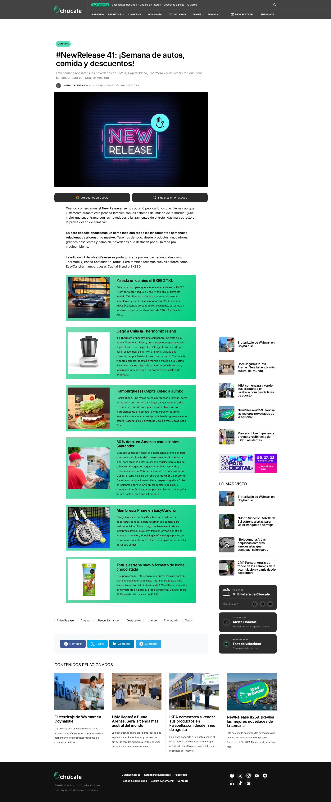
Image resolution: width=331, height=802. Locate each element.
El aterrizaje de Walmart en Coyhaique (256, 344)
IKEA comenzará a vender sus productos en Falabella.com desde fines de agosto (256, 390)
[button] (275, 4)
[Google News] (248, 783)
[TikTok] (240, 783)
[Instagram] (248, 775)
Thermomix (171, 620)
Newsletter (244, 14)
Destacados (133, 620)
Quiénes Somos (131, 774)
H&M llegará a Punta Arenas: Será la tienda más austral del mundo (256, 367)
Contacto (182, 780)
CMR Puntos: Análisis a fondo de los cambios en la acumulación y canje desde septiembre (257, 568)
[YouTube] (270, 604)
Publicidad (181, 774)
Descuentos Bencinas (124, 4)
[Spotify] (255, 604)
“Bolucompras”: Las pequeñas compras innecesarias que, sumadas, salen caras (253, 544)
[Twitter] (240, 775)
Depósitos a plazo (174, 4)
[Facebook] (232, 775)
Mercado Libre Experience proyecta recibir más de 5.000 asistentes (256, 436)
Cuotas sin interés (150, 4)
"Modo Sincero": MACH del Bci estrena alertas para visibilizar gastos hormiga (257, 521)
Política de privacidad (134, 780)
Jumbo (152, 620)
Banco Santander (109, 620)
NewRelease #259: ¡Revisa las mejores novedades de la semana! (256, 413)
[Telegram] (265, 775)
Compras (63, 43)
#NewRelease (65, 620)
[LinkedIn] (232, 783)
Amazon (86, 620)
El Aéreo (192, 4)
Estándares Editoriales (157, 774)
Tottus (189, 620)
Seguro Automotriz (162, 780)
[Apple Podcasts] (262, 604)
